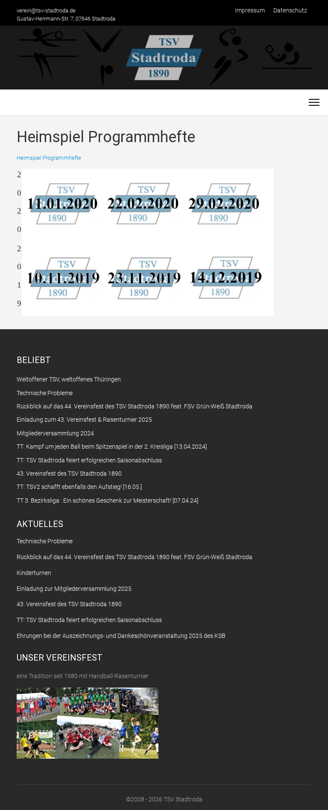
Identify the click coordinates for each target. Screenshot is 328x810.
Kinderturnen (34, 572)
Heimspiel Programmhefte (49, 158)
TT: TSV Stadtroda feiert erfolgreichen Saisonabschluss (89, 619)
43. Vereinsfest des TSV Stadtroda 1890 (69, 604)
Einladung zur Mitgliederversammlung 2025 (74, 588)
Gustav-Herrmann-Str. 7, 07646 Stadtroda (66, 18)
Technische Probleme (45, 541)
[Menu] (314, 102)
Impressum (250, 10)
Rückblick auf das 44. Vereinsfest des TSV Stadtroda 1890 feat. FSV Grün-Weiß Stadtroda (134, 557)
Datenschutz (290, 10)
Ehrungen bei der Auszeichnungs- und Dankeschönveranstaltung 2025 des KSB (121, 635)
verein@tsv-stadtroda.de (46, 10)
